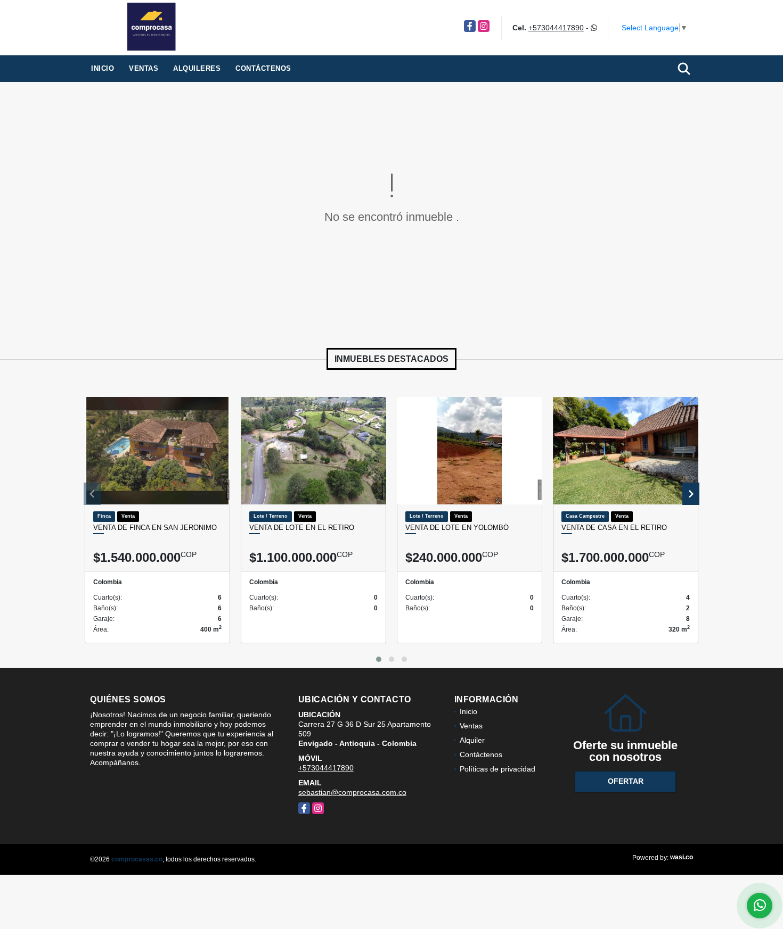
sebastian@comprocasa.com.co (352, 792)
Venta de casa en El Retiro (614, 528)
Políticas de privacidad (497, 769)
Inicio (102, 68)
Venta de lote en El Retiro (301, 528)
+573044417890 (556, 27)
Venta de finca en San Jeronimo (155, 528)
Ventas (143, 68)
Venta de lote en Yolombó (457, 528)
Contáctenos (263, 68)
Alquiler (472, 740)
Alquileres (197, 68)
